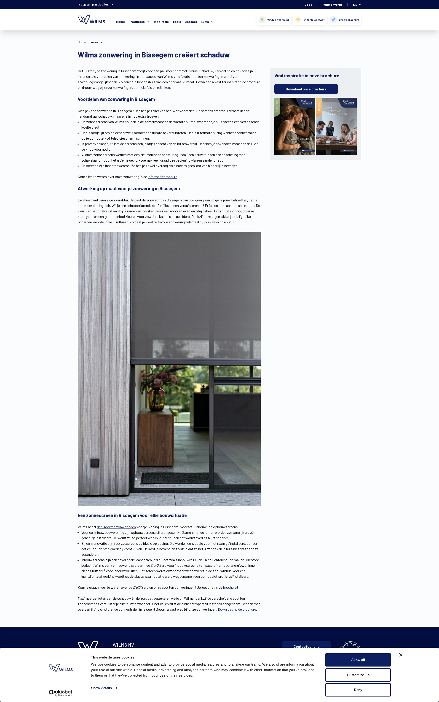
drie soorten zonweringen (116, 527)
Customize (355, 675)
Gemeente (95, 42)
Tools (176, 22)
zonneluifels (143, 87)
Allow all (358, 660)
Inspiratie (161, 22)
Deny (358, 690)
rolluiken (163, 87)
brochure (230, 587)
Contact (191, 22)
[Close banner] (400, 654)
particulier (100, 4)
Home (120, 22)
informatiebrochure (162, 176)
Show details (101, 688)
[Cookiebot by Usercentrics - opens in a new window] (61, 693)
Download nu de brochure (237, 609)
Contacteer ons (307, 646)
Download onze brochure (306, 89)
